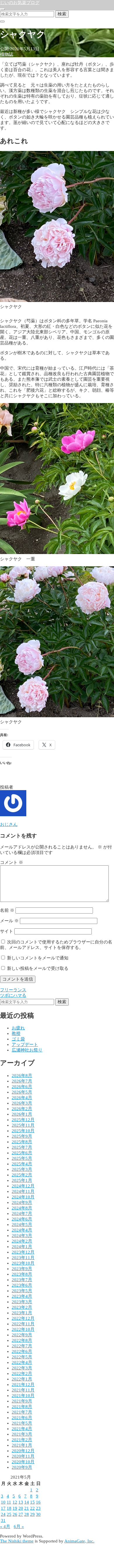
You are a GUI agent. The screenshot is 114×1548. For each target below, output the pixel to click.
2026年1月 (22, 1114)
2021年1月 (22, 1445)
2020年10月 (23, 1461)
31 (3, 1520)
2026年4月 (22, 1097)
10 (3, 1502)
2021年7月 (22, 1412)
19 (15, 1508)
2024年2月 (22, 1241)
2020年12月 (23, 1450)
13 (20, 1502)
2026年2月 (22, 1108)
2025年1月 (22, 1180)
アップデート (25, 1044)
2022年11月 (23, 1324)
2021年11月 (23, 1390)
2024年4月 (22, 1230)
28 (26, 1514)
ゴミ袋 (18, 1039)
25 (9, 1514)
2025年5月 (22, 1158)
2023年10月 (23, 1263)
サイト (6, 931)
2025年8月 (22, 1141)
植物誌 (6, 54)
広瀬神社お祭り (27, 1050)
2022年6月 (22, 1351)
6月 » (19, 1526)
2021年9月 (22, 1401)
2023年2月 (22, 1307)
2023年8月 (22, 1274)
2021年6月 (22, 1417)
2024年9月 (22, 1202)
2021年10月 (23, 1395)
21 (26, 1508)
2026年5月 (22, 1092)
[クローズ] (2, 21)
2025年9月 (22, 1136)
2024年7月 (22, 1213)
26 (15, 1514)
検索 (62, 13)
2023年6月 (22, 1285)
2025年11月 (23, 1125)
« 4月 (5, 1526)
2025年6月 (22, 1152)
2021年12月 (23, 1384)
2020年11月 (23, 1456)
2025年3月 (22, 1169)
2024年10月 (23, 1197)
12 (15, 1502)
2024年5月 (22, 1224)
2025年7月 (22, 1147)
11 (9, 1502)
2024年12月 (23, 1186)
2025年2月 (22, 1175)
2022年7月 (22, 1346)
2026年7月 (22, 1081)
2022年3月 (22, 1368)
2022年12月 (23, 1318)
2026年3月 (22, 1103)
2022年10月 (23, 1329)
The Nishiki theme (17, 1541)
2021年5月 (22, 1423)
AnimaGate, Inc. (79, 1541)
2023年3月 (22, 1301)
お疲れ (18, 1028)
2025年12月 (23, 1119)
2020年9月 (22, 1467)
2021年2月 (22, 1439)
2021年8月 (22, 1406)
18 (9, 1508)
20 (20, 1508)
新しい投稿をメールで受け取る (37, 968)
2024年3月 (22, 1235)
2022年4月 (22, 1362)
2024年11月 (23, 1191)
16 (38, 1502)
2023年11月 (23, 1257)
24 (3, 1514)
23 (38, 1508)
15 (32, 1502)
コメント (11, 862)
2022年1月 (22, 1379)
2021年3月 (22, 1434)
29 (32, 1514)
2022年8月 (22, 1340)
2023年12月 (23, 1252)
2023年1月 (22, 1312)
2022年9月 (22, 1335)
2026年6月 (22, 1086)
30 (38, 1514)
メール (9, 920)
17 (3, 1508)
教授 (16, 1033)
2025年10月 (23, 1130)
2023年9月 (22, 1268)
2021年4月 (22, 1428)
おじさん (9, 824)
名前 (7, 910)
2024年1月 (22, 1246)
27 (20, 1514)
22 (32, 1508)
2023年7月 (22, 1279)
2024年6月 (22, 1219)
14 (26, 1502)
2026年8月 (22, 1075)
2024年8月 (22, 1208)
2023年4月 (22, 1296)
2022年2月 (22, 1373)
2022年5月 (22, 1357)
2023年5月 (22, 1290)
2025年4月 (22, 1164)
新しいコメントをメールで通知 (37, 958)
